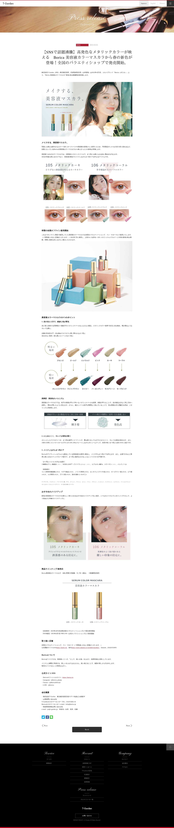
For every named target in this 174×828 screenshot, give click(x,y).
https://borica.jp (68, 677)
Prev (46, 726)
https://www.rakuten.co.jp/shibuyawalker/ (85, 647)
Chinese (162, 3)
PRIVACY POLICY (78, 820)
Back (87, 729)
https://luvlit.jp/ (61, 647)
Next (128, 726)
